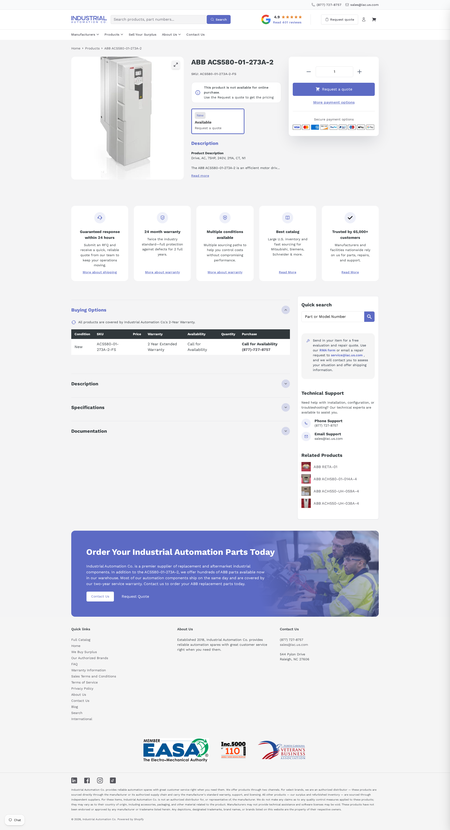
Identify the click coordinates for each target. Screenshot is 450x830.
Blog (74, 707)
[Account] (363, 19)
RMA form (327, 350)
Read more (200, 175)
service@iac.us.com (347, 355)
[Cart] (374, 19)
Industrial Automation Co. (99, 819)
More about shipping (100, 272)
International (81, 719)
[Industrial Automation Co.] (89, 19)
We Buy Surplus (84, 652)
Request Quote (135, 596)
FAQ (74, 664)
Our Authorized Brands (89, 658)
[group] (127, 118)
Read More (287, 272)
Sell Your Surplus (142, 34)
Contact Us (195, 34)
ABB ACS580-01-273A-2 (123, 48)
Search (76, 713)
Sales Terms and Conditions (93, 676)
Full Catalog (80, 640)
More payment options (334, 102)
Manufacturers (83, 34)
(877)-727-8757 (256, 349)
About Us (169, 34)
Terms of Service (84, 682)
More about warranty (162, 272)
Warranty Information (88, 670)
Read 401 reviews (287, 22)
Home (75, 48)
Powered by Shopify (130, 819)
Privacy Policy (82, 688)
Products (112, 34)
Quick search (316, 305)
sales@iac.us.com (294, 644)
